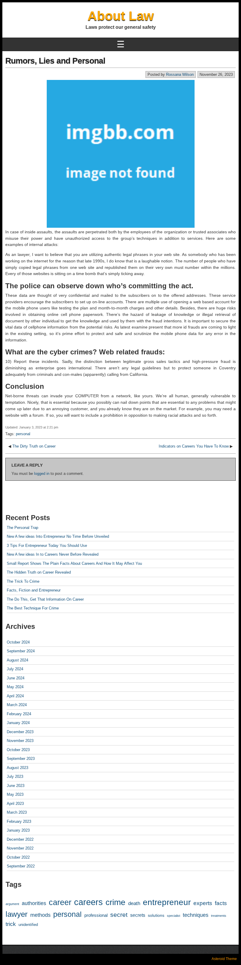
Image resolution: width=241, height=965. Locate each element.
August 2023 (17, 767)
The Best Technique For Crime (33, 608)
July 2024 (15, 669)
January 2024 (18, 723)
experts (202, 903)
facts (221, 903)
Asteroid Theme (224, 959)
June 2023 (15, 785)
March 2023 (17, 812)
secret (119, 914)
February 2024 (19, 714)
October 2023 (18, 750)
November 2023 (20, 740)
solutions (156, 915)
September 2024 (21, 651)
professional (96, 915)
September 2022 (21, 866)
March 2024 (17, 705)
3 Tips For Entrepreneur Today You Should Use (47, 545)
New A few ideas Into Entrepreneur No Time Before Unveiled (58, 536)
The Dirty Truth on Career (34, 446)
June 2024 (15, 678)
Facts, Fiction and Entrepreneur (34, 590)
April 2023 (15, 803)
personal (23, 434)
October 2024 (18, 642)
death (134, 903)
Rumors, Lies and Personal (55, 60)
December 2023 (20, 732)
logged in (41, 473)
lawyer (17, 914)
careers (88, 902)
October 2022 (18, 857)
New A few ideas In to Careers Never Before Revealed (52, 554)
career (60, 902)
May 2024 (15, 687)
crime (115, 902)
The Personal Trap (22, 527)
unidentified (28, 925)
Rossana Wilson (180, 74)
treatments (218, 915)
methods (40, 915)
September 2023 (21, 758)
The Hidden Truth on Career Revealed (39, 572)
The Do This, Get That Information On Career (45, 599)
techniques (195, 915)
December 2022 (20, 839)
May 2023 (15, 794)
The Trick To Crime (23, 581)
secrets (137, 915)
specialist (173, 915)
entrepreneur (167, 902)
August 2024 (17, 660)
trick (11, 924)
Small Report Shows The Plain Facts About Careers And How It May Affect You (74, 563)
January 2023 (18, 830)
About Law (121, 16)
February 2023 (19, 821)
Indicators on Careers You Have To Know (194, 446)
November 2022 (20, 848)
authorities (34, 903)
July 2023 (15, 776)
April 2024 (15, 696)
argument (12, 904)
